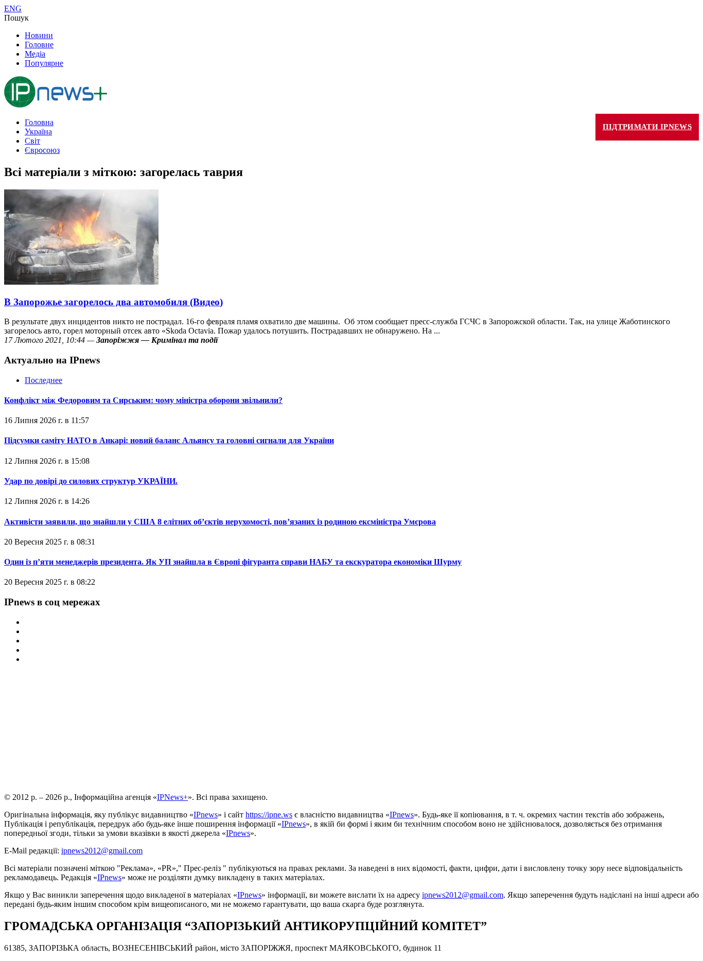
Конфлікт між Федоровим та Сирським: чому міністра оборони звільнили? (143, 400)
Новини (39, 35)
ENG (13, 8)
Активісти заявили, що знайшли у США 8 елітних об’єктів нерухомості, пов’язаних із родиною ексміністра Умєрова (220, 521)
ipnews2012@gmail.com (102, 850)
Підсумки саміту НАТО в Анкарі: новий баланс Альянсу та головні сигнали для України (169, 440)
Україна (38, 131)
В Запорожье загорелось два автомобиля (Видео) (113, 301)
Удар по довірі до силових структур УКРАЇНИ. (91, 481)
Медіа (35, 53)
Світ (32, 140)
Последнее (43, 380)
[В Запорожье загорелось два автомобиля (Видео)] (81, 281)
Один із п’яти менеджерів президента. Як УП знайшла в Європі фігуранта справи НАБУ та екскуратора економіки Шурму (233, 561)
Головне (39, 44)
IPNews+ (172, 797)
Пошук (16, 17)
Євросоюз (42, 150)
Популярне (44, 63)
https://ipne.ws (268, 814)
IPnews (206, 814)
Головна (39, 122)
